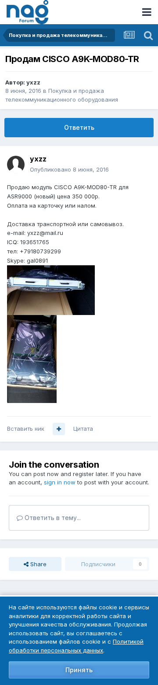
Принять (79, 670)
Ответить (79, 127)
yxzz (33, 82)
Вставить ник (25, 428)
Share (38, 564)
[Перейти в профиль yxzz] (16, 164)
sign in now (59, 482)
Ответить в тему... (52, 517)
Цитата (83, 428)
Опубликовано (69, 169)
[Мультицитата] (59, 429)
